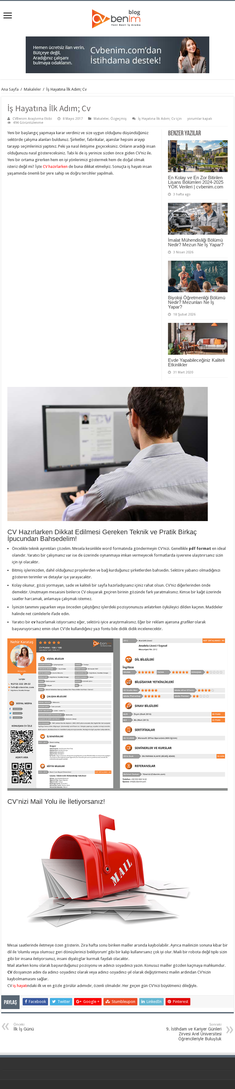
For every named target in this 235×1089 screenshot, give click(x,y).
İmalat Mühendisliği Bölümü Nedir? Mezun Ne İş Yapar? (195, 242)
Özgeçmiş (118, 119)
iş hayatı (20, 985)
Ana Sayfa (10, 89)
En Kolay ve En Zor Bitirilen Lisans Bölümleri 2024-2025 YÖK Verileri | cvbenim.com (195, 182)
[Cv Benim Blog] (117, 18)
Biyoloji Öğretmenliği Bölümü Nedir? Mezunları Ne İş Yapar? (196, 302)
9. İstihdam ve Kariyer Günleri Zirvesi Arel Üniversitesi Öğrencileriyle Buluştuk (194, 1032)
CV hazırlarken (55, 166)
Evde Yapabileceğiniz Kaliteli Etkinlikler (196, 362)
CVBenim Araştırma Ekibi (32, 119)
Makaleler (32, 89)
